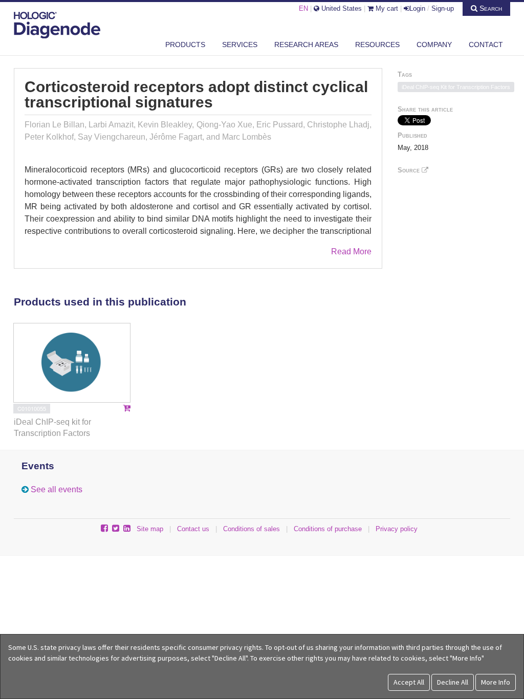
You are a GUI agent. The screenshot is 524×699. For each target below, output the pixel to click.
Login (417, 8)
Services (239, 44)
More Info (495, 682)
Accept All (409, 682)
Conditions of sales (251, 529)
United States (340, 8)
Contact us (193, 529)
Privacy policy (397, 529)
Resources (377, 44)
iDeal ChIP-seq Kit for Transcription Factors (456, 87)
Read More (351, 251)
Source (410, 170)
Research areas (306, 44)
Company (434, 44)
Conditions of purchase (328, 529)
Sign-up (442, 8)
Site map (150, 529)
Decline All (452, 682)
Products (185, 44)
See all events (56, 489)
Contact (486, 44)
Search (489, 8)
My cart (386, 8)
